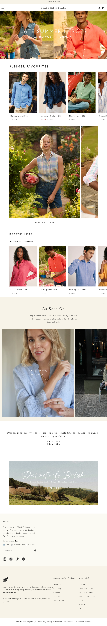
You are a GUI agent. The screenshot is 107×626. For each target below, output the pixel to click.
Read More (53, 488)
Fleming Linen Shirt (19, 116)
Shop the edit (38, 374)
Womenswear (15, 241)
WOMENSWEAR (42, 37)
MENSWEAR (66, 37)
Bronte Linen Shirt (18, 290)
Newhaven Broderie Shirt (51, 116)
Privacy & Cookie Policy (38, 622)
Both (7, 545)
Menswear (28, 241)
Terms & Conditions (22, 622)
